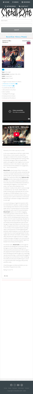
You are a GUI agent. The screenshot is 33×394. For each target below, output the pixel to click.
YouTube (28, 121)
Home (6, 2)
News (16, 2)
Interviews (11, 6)
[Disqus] (16, 305)
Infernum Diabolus (8, 85)
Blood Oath (10, 37)
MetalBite (21, 121)
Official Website (21, 37)
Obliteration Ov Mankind (9, 83)
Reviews (26, 2)
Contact (24, 6)
